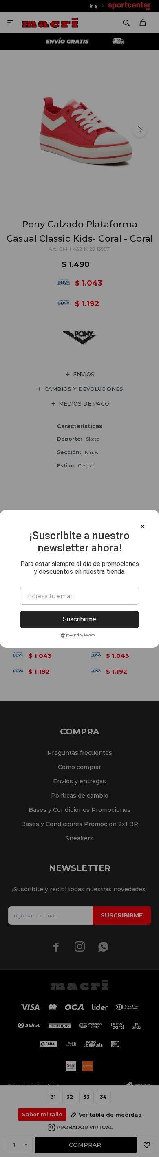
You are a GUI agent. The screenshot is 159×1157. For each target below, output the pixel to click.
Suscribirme (79, 619)
